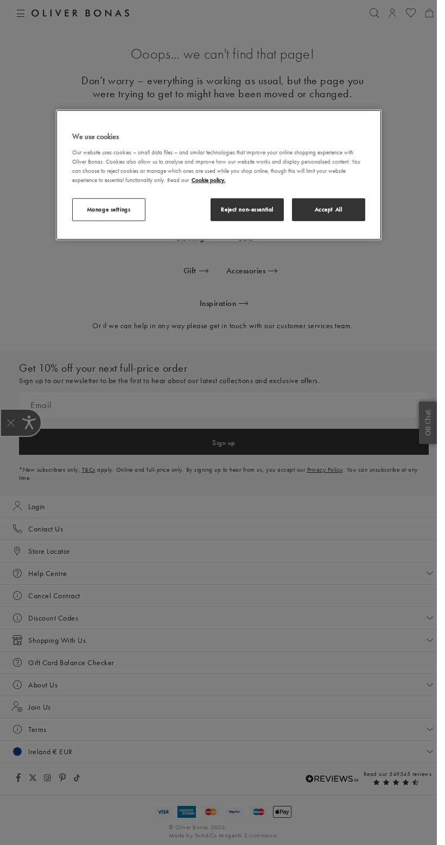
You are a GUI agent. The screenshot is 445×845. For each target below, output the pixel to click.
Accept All (328, 209)
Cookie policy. (209, 180)
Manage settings (109, 209)
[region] (219, 175)
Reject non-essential (247, 209)
